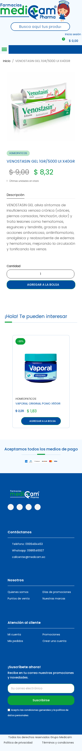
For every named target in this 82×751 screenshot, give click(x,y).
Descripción (15, 195)
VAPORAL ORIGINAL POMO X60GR (37, 403)
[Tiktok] (29, 507)
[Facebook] (11, 507)
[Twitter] (38, 507)
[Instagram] (20, 507)
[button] (11, 106)
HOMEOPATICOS (18, 153)
